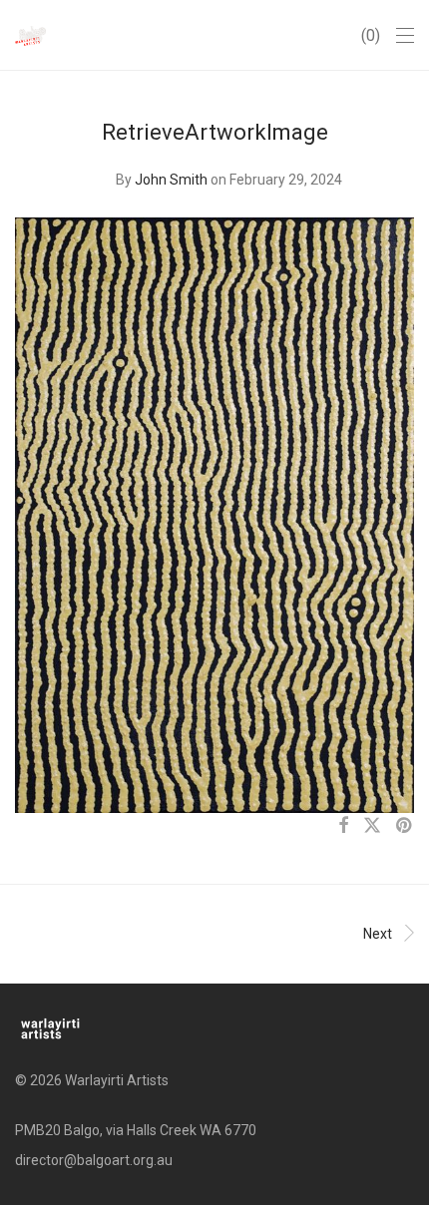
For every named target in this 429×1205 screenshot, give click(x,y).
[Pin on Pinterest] (405, 826)
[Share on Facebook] (343, 826)
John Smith (171, 180)
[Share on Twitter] (372, 826)
